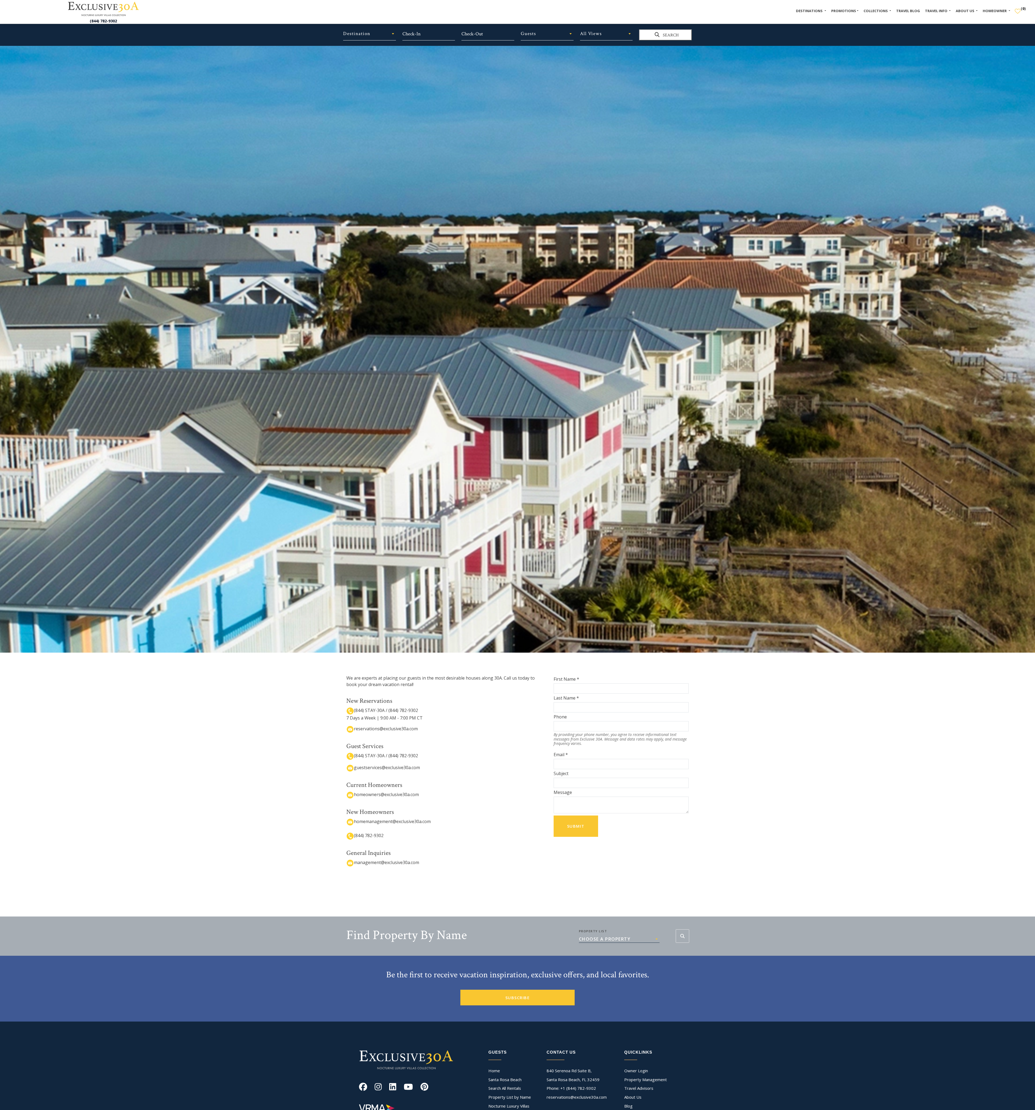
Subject (561, 773)
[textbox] (369, 33)
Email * (561, 755)
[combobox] (369, 33)
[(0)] (1017, 9)
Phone (560, 717)
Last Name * (566, 698)
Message (563, 792)
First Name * (566, 679)
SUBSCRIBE (517, 997)
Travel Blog (908, 10)
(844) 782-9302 (103, 20)
